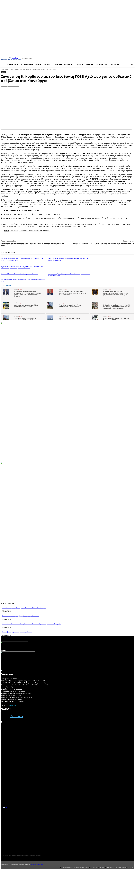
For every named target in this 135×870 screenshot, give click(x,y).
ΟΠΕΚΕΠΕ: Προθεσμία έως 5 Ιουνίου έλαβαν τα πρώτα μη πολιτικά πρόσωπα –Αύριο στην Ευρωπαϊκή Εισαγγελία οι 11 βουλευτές (22, 267)
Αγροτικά (7, 69)
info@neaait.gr (12, 705)
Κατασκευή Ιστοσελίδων (36, 864)
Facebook (16, 716)
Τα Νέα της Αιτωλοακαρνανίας (10, 86)
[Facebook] (5, 716)
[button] (132, 64)
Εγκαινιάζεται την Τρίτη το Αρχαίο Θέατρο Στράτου (17, 632)
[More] (42, 235)
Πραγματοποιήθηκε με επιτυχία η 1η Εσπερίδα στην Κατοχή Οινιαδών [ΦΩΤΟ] (103, 243)
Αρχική (2, 69)
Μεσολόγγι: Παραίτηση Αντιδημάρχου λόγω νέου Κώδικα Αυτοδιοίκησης (24, 608)
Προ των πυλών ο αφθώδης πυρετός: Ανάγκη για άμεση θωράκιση (19, 274)
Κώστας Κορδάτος (33, 230)
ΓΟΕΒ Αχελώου (23, 230)
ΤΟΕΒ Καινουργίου (44, 230)
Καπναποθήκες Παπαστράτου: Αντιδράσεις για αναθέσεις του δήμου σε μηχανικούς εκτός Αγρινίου (31, 624)
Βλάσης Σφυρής (14, 230)
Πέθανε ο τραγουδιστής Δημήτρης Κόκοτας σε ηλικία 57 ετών (20, 616)
